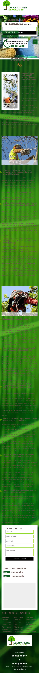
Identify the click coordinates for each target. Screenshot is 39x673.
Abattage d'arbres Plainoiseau (6, 619)
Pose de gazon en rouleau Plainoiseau (18, 623)
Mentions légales (19, 669)
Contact (10, 36)
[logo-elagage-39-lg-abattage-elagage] (15, 7)
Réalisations (10, 32)
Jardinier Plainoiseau (31, 618)
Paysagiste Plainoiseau (18, 630)
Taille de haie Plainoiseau (7, 626)
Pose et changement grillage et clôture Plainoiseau (31, 627)
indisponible (15, 19)
